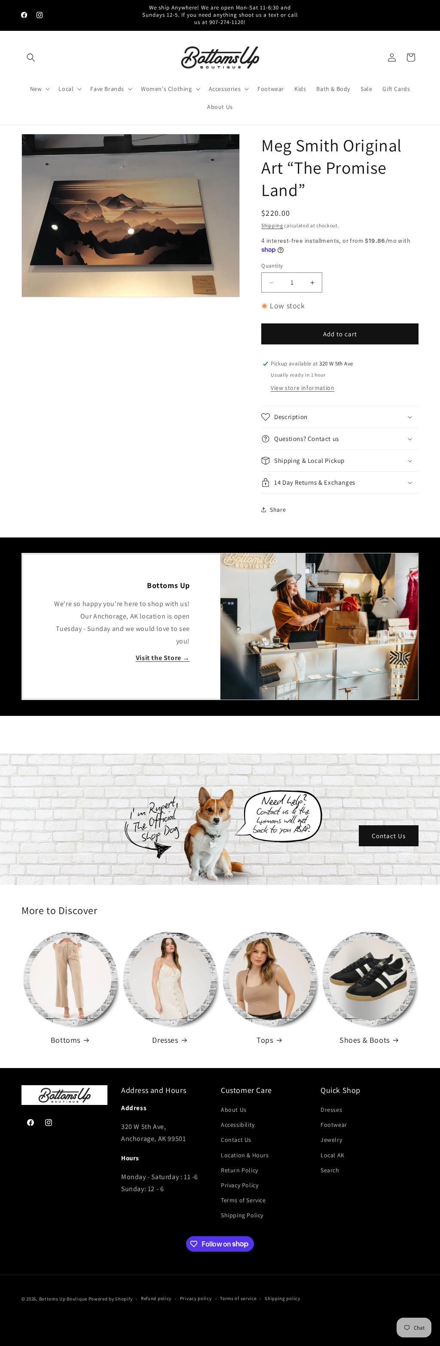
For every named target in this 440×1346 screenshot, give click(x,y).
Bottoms (65, 1040)
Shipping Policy (242, 1215)
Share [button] (278, 509)
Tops (265, 1040)
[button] (30, 57)
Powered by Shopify (111, 1299)
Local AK (333, 1155)
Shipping (272, 225)
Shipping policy (282, 1298)
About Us (234, 1110)
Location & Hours (245, 1155)
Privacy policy (196, 1298)
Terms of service (238, 1298)
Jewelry (331, 1140)
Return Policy (239, 1170)
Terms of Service (243, 1200)
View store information (302, 388)
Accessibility (238, 1125)
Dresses (165, 1040)
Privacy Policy (239, 1185)
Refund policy (156, 1298)
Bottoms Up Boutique (63, 1299)
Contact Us (389, 835)
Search (330, 1170)
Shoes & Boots (364, 1040)
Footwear (334, 1125)
